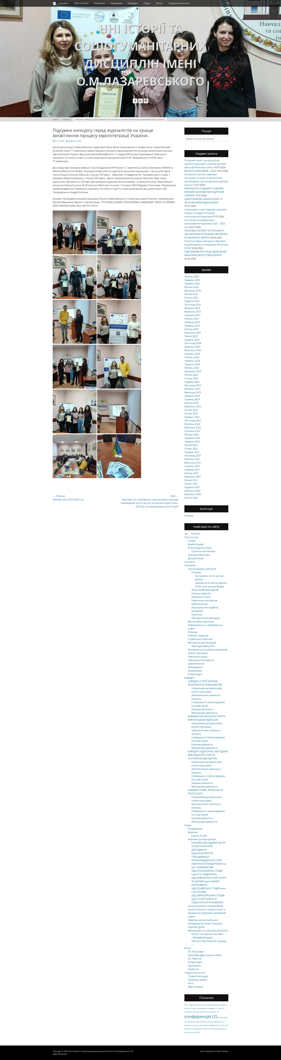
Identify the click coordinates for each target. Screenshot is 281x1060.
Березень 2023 (192, 406)
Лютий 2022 (191, 445)
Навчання (116, 3)
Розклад (196, 572)
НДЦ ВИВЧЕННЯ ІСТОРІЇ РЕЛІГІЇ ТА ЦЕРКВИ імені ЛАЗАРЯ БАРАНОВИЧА (208, 881)
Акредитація (195, 670)
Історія (192, 540)
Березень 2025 (192, 332)
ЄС (186, 1005)
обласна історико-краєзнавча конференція (202, 1025)
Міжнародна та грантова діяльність (208, 930)
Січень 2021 (191, 483)
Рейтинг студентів (198, 635)
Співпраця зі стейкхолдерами (208, 702)
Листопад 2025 (192, 304)
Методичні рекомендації (205, 618)
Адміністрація (195, 544)
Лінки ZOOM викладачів (204, 590)
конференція (200, 1016)
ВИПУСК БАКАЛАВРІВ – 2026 (200, 170)
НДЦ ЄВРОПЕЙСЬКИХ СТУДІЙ (207, 895)
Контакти (99, 3)
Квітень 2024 (191, 367)
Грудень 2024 (191, 339)
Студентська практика (200, 639)
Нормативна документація (206, 688)
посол (224, 1025)
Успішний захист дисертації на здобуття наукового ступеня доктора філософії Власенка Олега (205, 164)
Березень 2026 (192, 290)
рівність (188, 1029)
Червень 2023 (192, 396)
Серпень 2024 (192, 353)
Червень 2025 (192, 322)
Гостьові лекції (199, 705)
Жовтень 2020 (192, 490)
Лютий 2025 (191, 336)
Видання (193, 832)
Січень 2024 (191, 378)
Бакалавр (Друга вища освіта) (204, 955)
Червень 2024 (192, 360)
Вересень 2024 (192, 350)
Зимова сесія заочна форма (211, 582)
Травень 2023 (192, 399)
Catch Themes (222, 1051)
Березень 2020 (192, 494)
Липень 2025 (191, 318)
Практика (196, 614)
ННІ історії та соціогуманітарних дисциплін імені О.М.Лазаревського (99, 1051)
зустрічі (204, 1012)
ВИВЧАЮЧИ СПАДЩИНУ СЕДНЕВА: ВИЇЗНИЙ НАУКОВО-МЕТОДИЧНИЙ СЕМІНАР (204, 192)
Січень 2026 (191, 297)
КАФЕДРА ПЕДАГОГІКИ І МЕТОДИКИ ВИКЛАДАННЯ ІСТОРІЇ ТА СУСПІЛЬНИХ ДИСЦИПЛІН (208, 755)
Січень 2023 (191, 413)
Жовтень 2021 (192, 459)
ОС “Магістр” (195, 958)
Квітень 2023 (191, 403)
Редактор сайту (75, 141)
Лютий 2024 (191, 374)
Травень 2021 (192, 469)
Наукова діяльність (202, 709)
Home (56, 119)
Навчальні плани (201, 597)
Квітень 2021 (191, 473)
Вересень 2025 (192, 311)
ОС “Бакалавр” (196, 951)
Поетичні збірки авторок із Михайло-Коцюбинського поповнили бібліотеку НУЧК (206, 245)
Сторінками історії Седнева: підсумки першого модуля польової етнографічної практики (205, 213)
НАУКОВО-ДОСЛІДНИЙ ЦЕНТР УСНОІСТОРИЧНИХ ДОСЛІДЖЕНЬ (208, 846)
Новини (67, 119)
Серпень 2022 (192, 431)
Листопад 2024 (192, 343)
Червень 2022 (192, 438)
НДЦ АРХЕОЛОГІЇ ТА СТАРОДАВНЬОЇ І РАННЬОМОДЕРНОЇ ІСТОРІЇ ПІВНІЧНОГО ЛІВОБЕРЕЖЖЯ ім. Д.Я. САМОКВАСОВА (208, 860)
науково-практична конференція (210, 1022)
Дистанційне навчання (201, 621)
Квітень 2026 (191, 287)
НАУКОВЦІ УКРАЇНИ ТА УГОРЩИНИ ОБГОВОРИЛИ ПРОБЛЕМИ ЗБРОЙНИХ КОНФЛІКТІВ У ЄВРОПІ (205, 234)
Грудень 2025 (191, 301)
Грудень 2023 (191, 381)
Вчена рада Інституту (200, 547)
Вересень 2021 (192, 462)
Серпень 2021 (192, 466)
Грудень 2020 (191, 487)
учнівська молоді (192, 1032)
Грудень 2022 (191, 417)
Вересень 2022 (192, 427)
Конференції (195, 828)
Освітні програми (198, 653)
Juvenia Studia (199, 835)
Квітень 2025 (191, 329)
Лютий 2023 (191, 410)
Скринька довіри (197, 979)
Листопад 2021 (192, 455)
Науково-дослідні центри (202, 839)
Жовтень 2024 (192, 346)
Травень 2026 (192, 283)
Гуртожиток (194, 965)
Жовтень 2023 (192, 388)
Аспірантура (195, 674)
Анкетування (195, 667)
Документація (196, 558)
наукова (191, 1022)
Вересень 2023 (192, 392)
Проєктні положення (203, 551)
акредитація (214, 1005)
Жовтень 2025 (192, 308)
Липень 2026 (191, 276)
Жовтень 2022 (192, 424)
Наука (147, 3)
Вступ (159, 3)
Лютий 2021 (191, 480)
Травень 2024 (192, 364)
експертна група (192, 1012)
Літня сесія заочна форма (209, 586)
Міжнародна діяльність (204, 712)
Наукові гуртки (196, 927)
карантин (214, 1012)
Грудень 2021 (191, 452)
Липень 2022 (191, 434)
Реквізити (193, 969)
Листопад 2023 (192, 385)
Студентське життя (178, 3)
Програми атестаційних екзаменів (207, 649)
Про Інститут (81, 3)
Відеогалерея (195, 986)
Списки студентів (201, 593)
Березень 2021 (192, 476)
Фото (191, 983)
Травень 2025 (192, 325)
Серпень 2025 (192, 315)
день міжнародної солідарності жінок (209, 1008)
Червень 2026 (192, 280)
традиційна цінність (202, 1029)
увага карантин (219, 1029)
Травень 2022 (192, 441)
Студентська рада (198, 976)
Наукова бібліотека (199, 554)
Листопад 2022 (192, 420)
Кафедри (133, 3)
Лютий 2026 (191, 294)
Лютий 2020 (191, 497)
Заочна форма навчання (202, 568)
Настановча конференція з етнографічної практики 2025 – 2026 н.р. (204, 223)
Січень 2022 (191, 448)
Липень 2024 (191, 357)
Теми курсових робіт (203, 646)
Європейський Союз (198, 1005)
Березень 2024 (192, 371)
